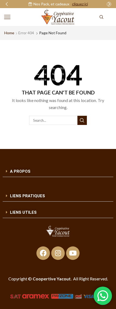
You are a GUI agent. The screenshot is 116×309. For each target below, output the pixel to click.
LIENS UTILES (23, 212)
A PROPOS (20, 171)
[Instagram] (58, 253)
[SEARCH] (82, 120)
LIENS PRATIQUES (27, 195)
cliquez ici (80, 4)
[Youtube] (73, 253)
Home (9, 32)
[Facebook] (43, 253)
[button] (7, 4)
